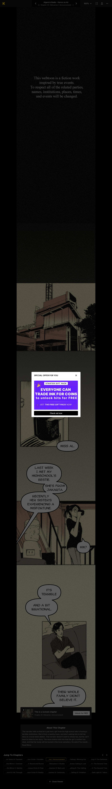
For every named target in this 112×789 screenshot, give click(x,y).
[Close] (76, 375)
